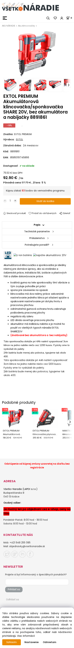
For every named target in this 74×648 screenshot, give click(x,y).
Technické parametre (37, 231)
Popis (37, 224)
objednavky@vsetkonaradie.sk (27, 546)
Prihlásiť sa (14, 589)
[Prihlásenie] (62, 18)
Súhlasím (11, 642)
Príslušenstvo (37, 238)
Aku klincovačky (26, 25)
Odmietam (49, 642)
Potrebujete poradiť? (37, 244)
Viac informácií (26, 636)
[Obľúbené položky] (55, 18)
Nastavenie (31, 642)
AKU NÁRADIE (8, 25)
